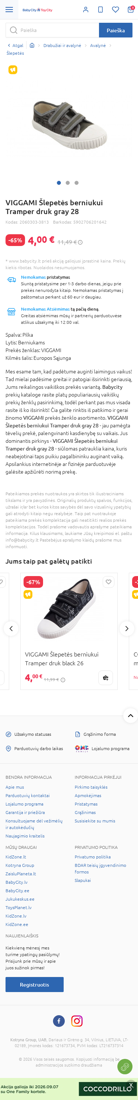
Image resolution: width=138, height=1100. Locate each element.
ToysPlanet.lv (19, 907)
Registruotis (34, 984)
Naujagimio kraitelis (25, 836)
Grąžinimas (85, 812)
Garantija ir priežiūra (25, 812)
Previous (11, 628)
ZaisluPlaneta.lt (21, 873)
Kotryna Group (20, 865)
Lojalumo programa (24, 804)
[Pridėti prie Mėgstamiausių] (108, 581)
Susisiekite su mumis (95, 821)
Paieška (116, 30)
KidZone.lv (16, 916)
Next (127, 628)
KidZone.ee (17, 924)
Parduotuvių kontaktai (28, 795)
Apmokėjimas (88, 795)
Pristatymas (86, 804)
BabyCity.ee (17, 890)
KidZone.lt (16, 857)
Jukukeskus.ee (20, 899)
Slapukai (83, 880)
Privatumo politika (93, 857)
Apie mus (15, 787)
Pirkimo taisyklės (91, 787)
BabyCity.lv (17, 882)
